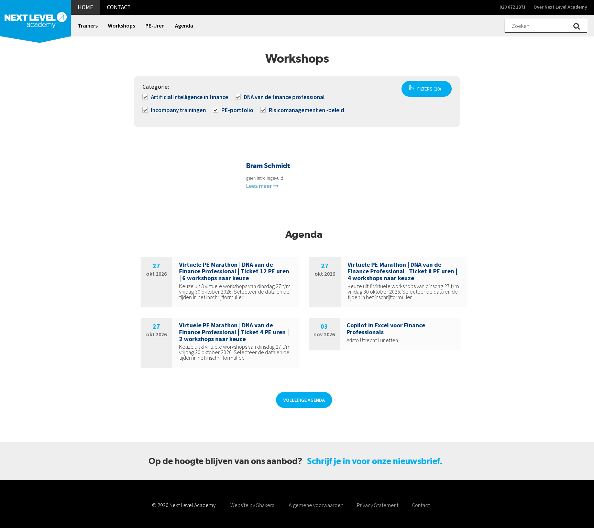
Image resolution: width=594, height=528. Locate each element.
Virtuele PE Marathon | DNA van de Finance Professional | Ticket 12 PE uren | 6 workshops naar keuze (234, 271)
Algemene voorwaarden (316, 504)
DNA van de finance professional (284, 97)
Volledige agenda (304, 400)
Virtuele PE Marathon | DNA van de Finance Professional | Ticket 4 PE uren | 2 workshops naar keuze (234, 332)
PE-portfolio (237, 110)
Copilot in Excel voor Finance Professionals (385, 328)
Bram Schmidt (268, 165)
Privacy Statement (377, 504)
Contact (421, 504)
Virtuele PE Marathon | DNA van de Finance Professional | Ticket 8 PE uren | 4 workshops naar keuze (402, 271)
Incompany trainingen (178, 110)
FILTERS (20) (429, 89)
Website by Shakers (252, 504)
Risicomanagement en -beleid (306, 110)
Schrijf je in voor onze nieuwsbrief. (374, 461)
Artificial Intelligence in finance (189, 97)
